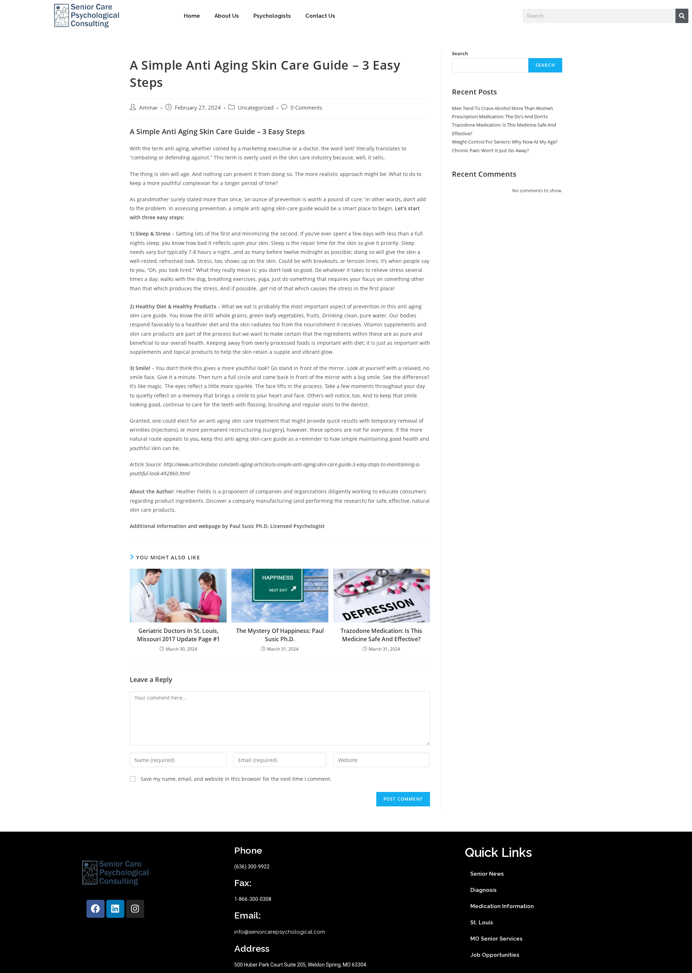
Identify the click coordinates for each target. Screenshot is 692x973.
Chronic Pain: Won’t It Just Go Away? (490, 150)
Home (192, 16)
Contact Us (320, 16)
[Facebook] (95, 909)
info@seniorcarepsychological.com (279, 932)
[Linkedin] (115, 909)
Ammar (148, 107)
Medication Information (502, 906)
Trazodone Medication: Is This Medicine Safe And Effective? (381, 635)
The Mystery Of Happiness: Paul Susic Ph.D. (280, 635)
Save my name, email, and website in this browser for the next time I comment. (236, 778)
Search (460, 53)
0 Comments (306, 107)
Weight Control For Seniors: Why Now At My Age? (505, 141)
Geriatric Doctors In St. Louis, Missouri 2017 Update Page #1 (178, 635)
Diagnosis (483, 890)
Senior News (487, 874)
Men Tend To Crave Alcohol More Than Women (502, 108)
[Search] (681, 16)
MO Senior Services (496, 938)
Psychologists (272, 16)
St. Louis (481, 922)
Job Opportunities (494, 955)
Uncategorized (256, 107)
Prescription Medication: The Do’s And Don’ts (500, 116)
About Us (226, 16)
